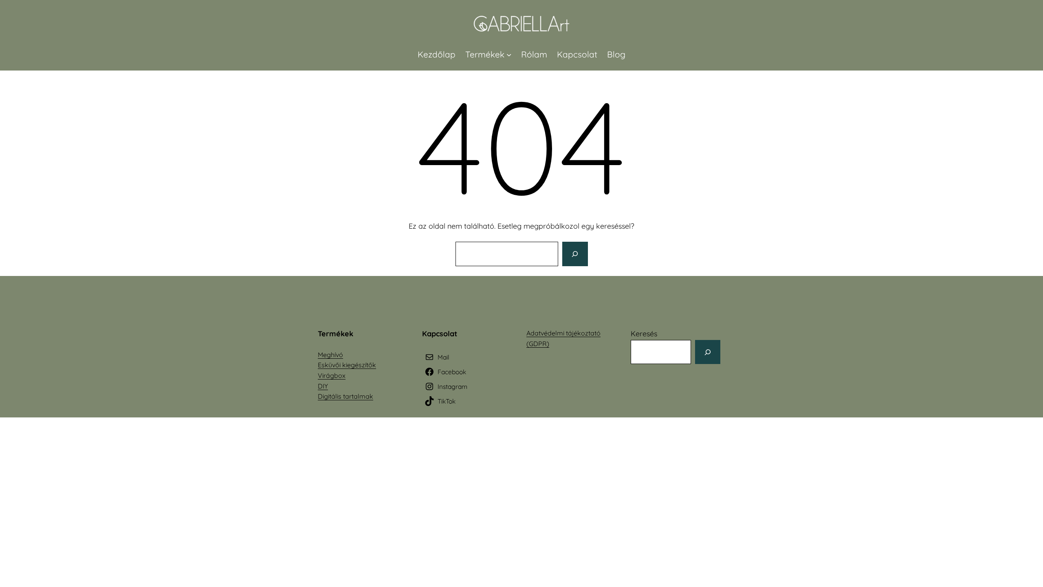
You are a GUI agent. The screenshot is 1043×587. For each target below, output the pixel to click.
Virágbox (331, 375)
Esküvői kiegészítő (345, 365)
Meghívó (330, 355)
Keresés (644, 333)
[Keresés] (575, 254)
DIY (323, 386)
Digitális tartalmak (345, 396)
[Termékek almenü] (508, 54)
